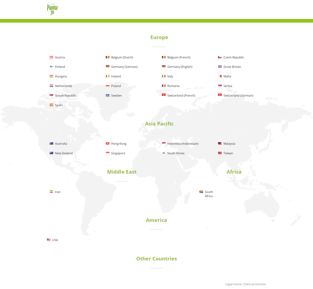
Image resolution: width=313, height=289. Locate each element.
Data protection (255, 284)
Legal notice (234, 284)
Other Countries (156, 258)
